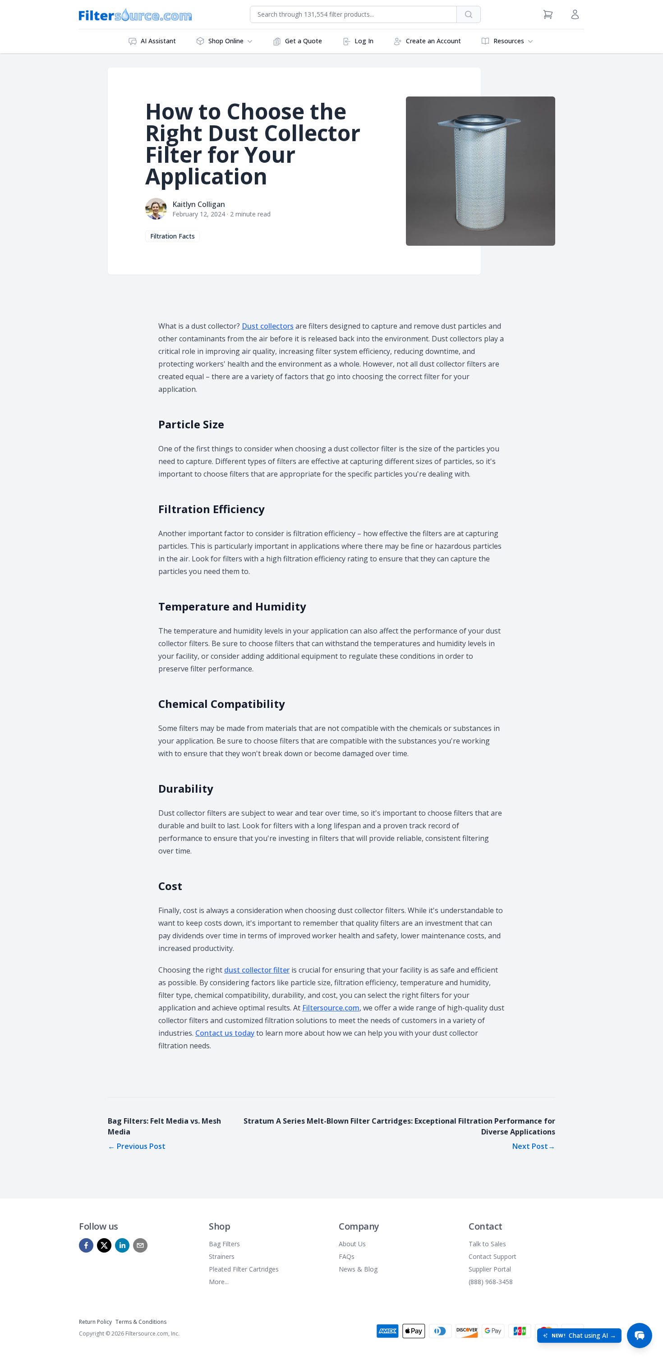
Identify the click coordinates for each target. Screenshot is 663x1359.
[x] (104, 1245)
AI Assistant (158, 41)
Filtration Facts (172, 236)
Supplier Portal (490, 1269)
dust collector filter (257, 970)
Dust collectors (268, 326)
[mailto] (140, 1245)
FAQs (347, 1256)
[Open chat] (639, 1335)
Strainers (222, 1256)
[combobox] (353, 14)
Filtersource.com (330, 1008)
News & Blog (358, 1269)
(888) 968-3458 (491, 1281)
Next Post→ (533, 1146)
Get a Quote (303, 41)
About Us (352, 1244)
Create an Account (433, 41)
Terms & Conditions (140, 1322)
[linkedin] (122, 1245)
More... (219, 1281)
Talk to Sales (487, 1244)
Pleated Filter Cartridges (244, 1269)
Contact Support (492, 1256)
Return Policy (95, 1322)
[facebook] (86, 1245)
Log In (364, 41)
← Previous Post (137, 1146)
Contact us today (224, 1033)
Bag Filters (224, 1244)
